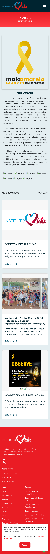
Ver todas (43, 193)
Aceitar (25, 545)
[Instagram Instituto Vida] (4, 461)
